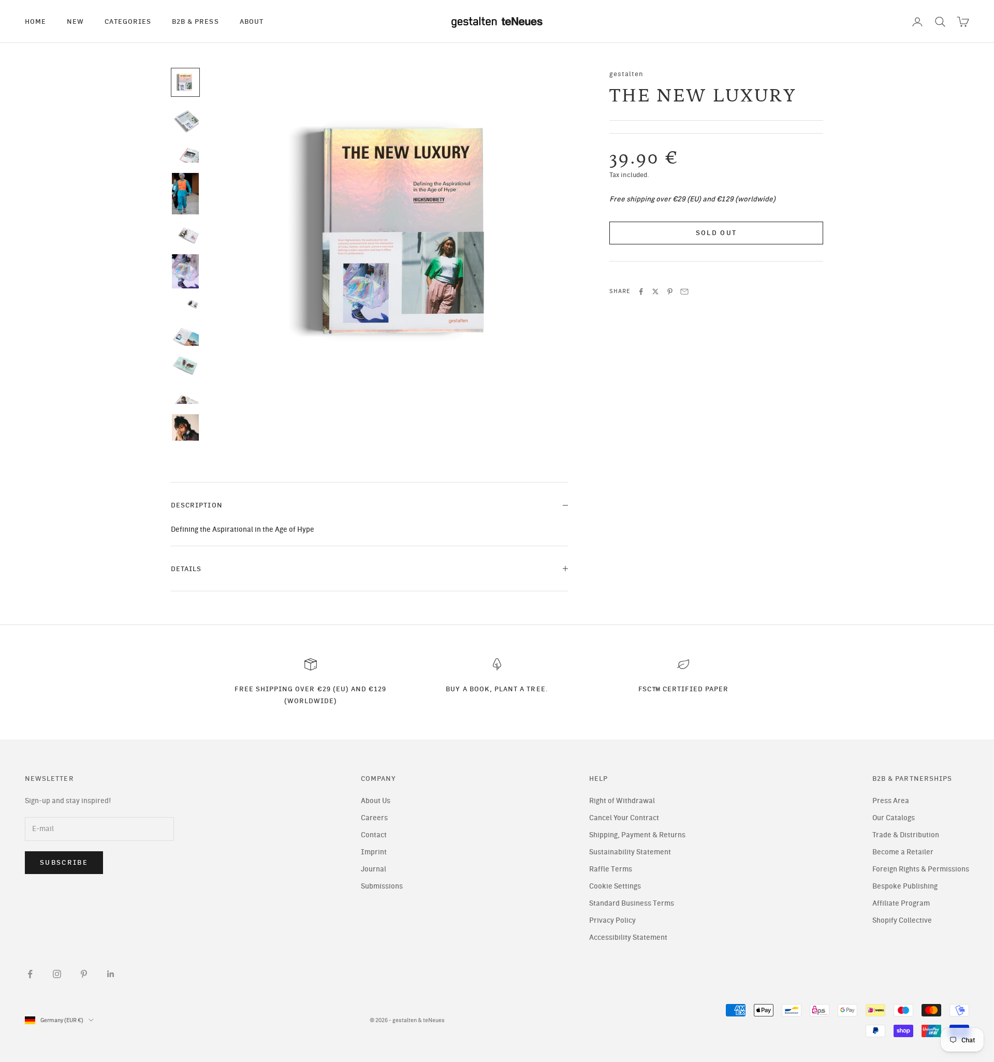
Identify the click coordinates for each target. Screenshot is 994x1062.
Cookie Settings (615, 886)
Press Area (890, 800)
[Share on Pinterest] (670, 291)
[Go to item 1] (185, 82)
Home (35, 21)
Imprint (374, 852)
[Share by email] (684, 291)
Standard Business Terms (631, 903)
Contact (374, 835)
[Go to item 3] (185, 152)
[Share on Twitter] (655, 291)
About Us (375, 800)
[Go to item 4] (185, 194)
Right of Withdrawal (622, 800)
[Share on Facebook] (641, 291)
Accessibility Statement (628, 937)
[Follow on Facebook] (30, 974)
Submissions (382, 886)
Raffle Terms (610, 869)
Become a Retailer (902, 852)
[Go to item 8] (185, 336)
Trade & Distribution (905, 835)
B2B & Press (195, 21)
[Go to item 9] (185, 365)
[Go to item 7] (185, 307)
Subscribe (64, 862)
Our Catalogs (893, 817)
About (252, 21)
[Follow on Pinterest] (84, 974)
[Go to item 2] (185, 119)
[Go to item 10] (185, 394)
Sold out (716, 233)
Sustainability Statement (630, 852)
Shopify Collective (902, 920)
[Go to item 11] (185, 435)
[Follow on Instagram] (57, 974)
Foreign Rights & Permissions (920, 869)
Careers (374, 817)
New (75, 21)
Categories (128, 21)
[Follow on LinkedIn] (111, 974)
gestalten (626, 73)
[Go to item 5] (185, 234)
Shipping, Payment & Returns (637, 835)
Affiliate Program (901, 903)
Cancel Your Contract (624, 817)
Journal (373, 869)
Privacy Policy (612, 920)
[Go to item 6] (185, 271)
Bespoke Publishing (905, 886)
